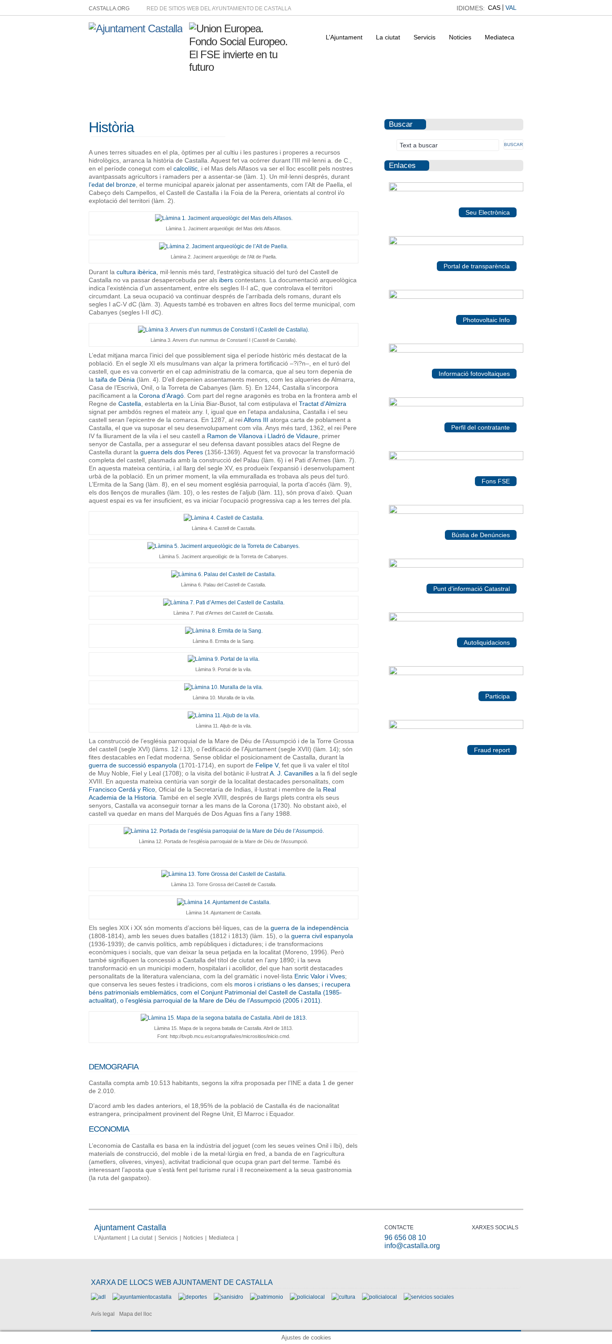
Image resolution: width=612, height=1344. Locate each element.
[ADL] (98, 1297)
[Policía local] (307, 1297)
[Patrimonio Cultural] (266, 1297)
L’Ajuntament (344, 37)
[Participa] (456, 673)
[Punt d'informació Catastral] (456, 566)
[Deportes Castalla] (192, 1297)
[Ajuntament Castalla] (135, 28)
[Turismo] (379, 1297)
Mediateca (499, 37)
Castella (129, 403)
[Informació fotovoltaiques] (456, 351)
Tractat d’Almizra (322, 403)
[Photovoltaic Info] (456, 297)
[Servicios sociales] (429, 1297)
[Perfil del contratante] (456, 404)
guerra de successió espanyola (133, 765)
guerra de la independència (310, 927)
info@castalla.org (412, 1245)
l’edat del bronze (112, 184)
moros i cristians (257, 984)
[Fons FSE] (456, 458)
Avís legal (103, 1314)
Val (511, 7)
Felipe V (266, 765)
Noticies (460, 37)
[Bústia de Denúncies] (456, 512)
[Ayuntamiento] (142, 1297)
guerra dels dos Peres (171, 452)
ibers (226, 280)
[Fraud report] (456, 727)
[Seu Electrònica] (456, 189)
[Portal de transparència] (456, 243)
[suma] (456, 619)
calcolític (185, 168)
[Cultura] (343, 1297)
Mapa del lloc (135, 1314)
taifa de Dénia (115, 379)
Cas (494, 7)
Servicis (424, 37)
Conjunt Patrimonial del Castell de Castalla (261, 992)
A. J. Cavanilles (291, 773)
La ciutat (388, 37)
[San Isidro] (228, 1297)
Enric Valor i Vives (319, 976)
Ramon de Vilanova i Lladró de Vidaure (262, 435)
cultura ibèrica (136, 272)
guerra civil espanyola (322, 935)
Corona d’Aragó (161, 395)
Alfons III (256, 419)
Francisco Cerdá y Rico (122, 789)
